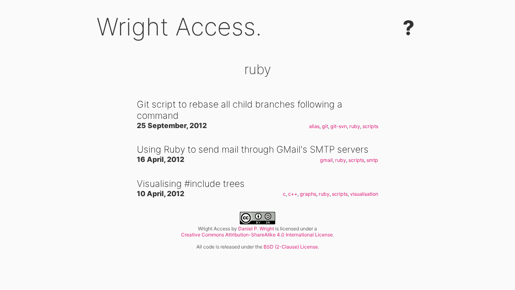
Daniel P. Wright (256, 229)
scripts (370, 126)
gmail (326, 160)
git (325, 126)
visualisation (364, 194)
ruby (354, 126)
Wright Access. (179, 26)
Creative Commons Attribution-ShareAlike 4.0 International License (257, 235)
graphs (308, 194)
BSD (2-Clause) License (291, 247)
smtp (372, 160)
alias (314, 126)
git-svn (338, 126)
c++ (292, 194)
